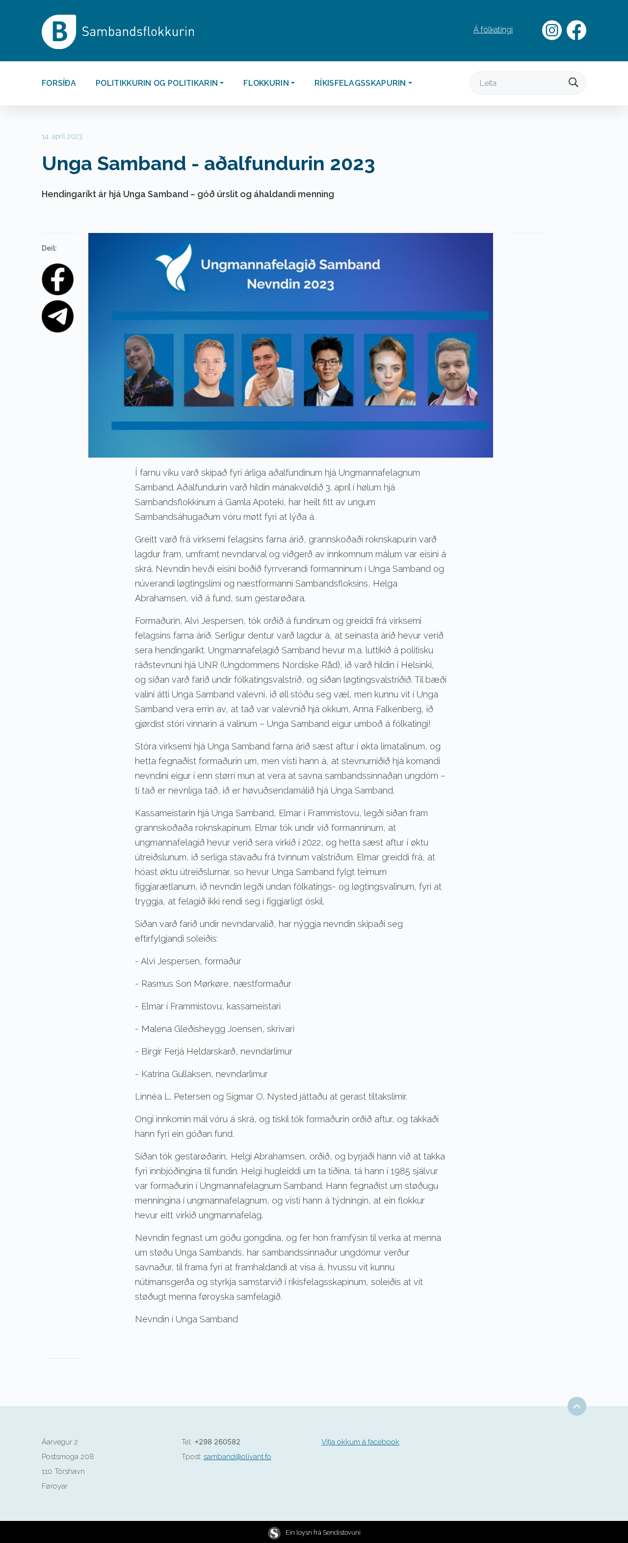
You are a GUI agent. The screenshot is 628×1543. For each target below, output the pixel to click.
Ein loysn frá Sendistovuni (323, 1532)
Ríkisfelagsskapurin (360, 83)
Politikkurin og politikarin (157, 83)
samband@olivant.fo (237, 1456)
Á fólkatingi (493, 29)
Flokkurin (266, 83)
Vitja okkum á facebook (360, 1442)
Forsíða (59, 83)
